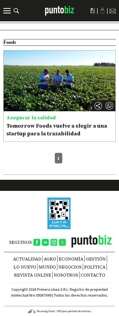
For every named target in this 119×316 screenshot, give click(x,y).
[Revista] (92, 10)
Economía (71, 259)
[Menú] (7, 11)
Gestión (96, 259)
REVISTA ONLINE (32, 275)
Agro (50, 259)
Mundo (47, 267)
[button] (109, 105)
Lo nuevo (25, 267)
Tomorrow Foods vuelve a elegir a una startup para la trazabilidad (56, 129)
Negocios (70, 267)
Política (94, 267)
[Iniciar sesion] (102, 11)
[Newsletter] (113, 11)
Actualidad (27, 259)
